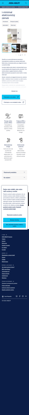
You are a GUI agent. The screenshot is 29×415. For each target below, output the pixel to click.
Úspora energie (5, 273)
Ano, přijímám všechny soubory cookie (14, 225)
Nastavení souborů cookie (14, 215)
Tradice (3, 239)
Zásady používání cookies (8, 290)
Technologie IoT (6, 271)
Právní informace (6, 285)
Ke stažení (4, 247)
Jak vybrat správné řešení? (8, 267)
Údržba (3, 259)
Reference (4, 243)
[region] (14, 207)
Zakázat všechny (14, 220)
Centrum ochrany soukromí (8, 287)
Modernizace (5, 261)
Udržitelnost (5, 275)
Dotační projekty (6, 245)
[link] (9, 7)
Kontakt (4, 249)
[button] (23, 7)
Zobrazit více (14, 91)
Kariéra (3, 241)
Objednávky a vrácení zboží (8, 255)
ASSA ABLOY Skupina (7, 237)
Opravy (3, 257)
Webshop (4, 278)
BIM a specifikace (6, 269)
